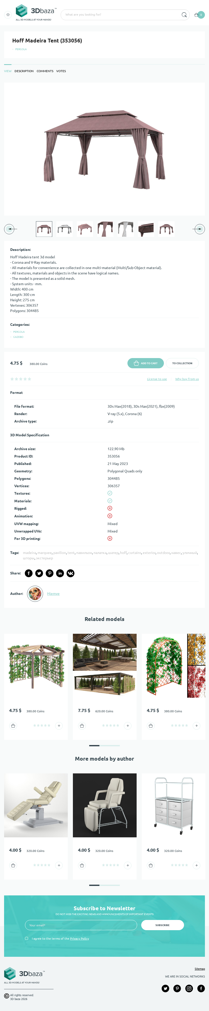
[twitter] (39, 573)
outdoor (163, 553)
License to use (157, 379)
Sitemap (200, 968)
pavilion (59, 553)
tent (71, 553)
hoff (123, 553)
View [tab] (7, 71)
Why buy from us (187, 379)
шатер (113, 553)
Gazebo (18, 337)
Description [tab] (24, 71)
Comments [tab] (45, 71)
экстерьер (44, 558)
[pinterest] (50, 573)
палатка (100, 553)
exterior (149, 553)
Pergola (21, 49)
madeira (29, 553)
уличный (189, 553)
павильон (84, 553)
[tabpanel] (104, 345)
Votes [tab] (61, 71)
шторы (28, 558)
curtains (134, 553)
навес (176, 553)
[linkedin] (60, 573)
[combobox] (119, 15)
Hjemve (53, 594)
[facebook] (29, 573)
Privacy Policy (79, 938)
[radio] (12, 379)
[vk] (70, 573)
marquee (44, 553)
